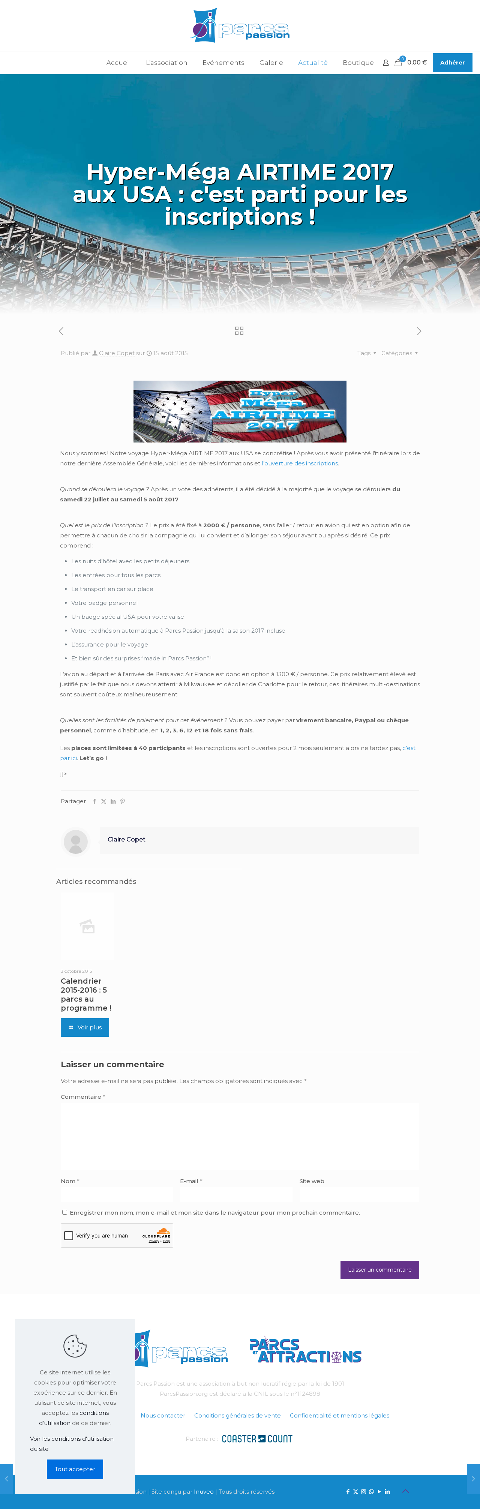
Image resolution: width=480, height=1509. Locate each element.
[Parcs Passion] (240, 25)
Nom (70, 1181)
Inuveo (204, 1491)
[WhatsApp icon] (371, 1491)
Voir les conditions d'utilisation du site (72, 1443)
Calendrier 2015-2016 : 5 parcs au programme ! (86, 994)
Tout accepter (75, 1469)
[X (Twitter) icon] (355, 1491)
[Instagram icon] (363, 1491)
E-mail (191, 1181)
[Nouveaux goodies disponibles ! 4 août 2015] (6, 1479)
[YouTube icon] (379, 1491)
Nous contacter (163, 1415)
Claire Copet (117, 353)
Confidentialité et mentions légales (339, 1415)
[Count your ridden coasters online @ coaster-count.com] (257, 1438)
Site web (312, 1181)
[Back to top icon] (405, 1491)
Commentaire (83, 1096)
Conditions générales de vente (237, 1415)
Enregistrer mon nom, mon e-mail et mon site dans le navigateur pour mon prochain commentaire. (215, 1212)
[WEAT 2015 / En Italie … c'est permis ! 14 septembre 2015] (473, 1479)
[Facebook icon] (348, 1491)
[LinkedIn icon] (387, 1491)
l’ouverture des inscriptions (300, 463)
